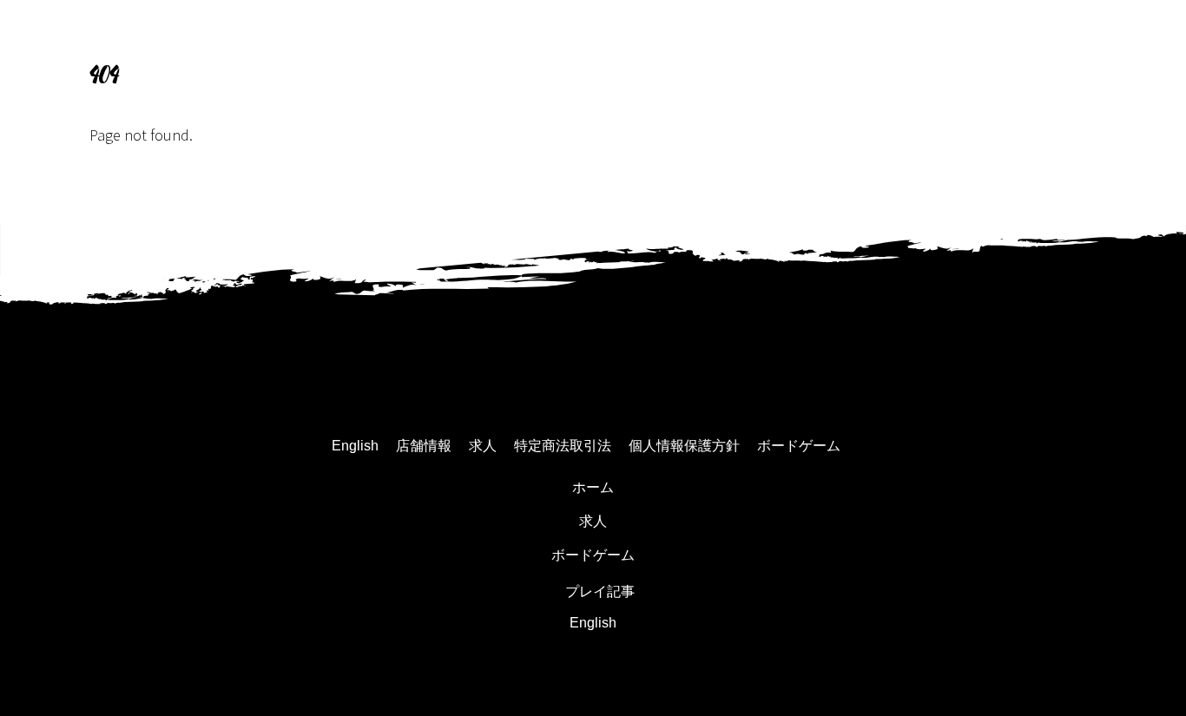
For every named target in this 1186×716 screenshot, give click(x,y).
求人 (483, 445)
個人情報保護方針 (684, 445)
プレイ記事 (600, 591)
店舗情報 (423, 445)
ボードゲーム (798, 445)
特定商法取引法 (562, 445)
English (355, 445)
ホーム (593, 487)
